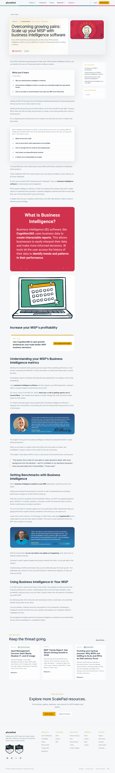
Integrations (42, 2)
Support (101, 732)
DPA (108, 768)
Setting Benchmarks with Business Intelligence (92, 77)
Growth (26, 51)
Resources (60, 2)
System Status (102, 745)
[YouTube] (11, 758)
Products (31, 2)
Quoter (43, 742)
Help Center (101, 738)
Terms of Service (100, 768)
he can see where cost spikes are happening (42, 553)
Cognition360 (64, 516)
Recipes (58, 738)
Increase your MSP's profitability (91, 69)
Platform (59, 732)
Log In (95, 2)
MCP (57, 742)
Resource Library (74, 735)
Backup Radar (45, 745)
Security (81, 768)
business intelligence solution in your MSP (30, 484)
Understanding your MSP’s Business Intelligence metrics (94, 73)
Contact (86, 745)
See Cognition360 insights (63, 343)
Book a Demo (104, 2)
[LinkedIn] (7, 758)
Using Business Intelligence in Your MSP (94, 82)
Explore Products (64, 714)
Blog (71, 738)
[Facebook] (20, 758)
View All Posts (101, 640)
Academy (101, 742)
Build (57, 735)
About (85, 735)
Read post (15, 672)
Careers (86, 738)
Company (71, 2)
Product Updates (74, 748)
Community (101, 748)
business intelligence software (25, 385)
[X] (16, 758)
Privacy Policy (89, 768)
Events (72, 745)
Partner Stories (74, 742)
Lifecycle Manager (46, 735)
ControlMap (44, 738)
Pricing (52, 2)
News (85, 742)
